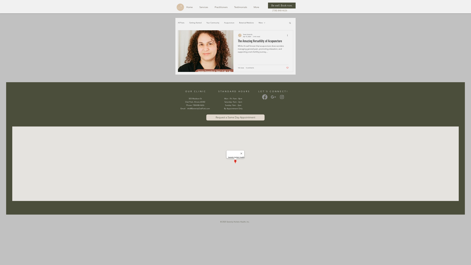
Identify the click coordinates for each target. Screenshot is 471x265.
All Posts (181, 23)
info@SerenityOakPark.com (198, 108)
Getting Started (195, 23)
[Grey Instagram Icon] (282, 97)
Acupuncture (229, 23)
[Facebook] (264, 97)
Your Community (212, 23)
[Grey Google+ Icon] (273, 97)
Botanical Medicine (246, 23)
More (261, 23)
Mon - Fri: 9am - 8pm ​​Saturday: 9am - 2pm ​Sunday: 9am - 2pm (233, 101)
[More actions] (288, 35)
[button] (290, 23)
